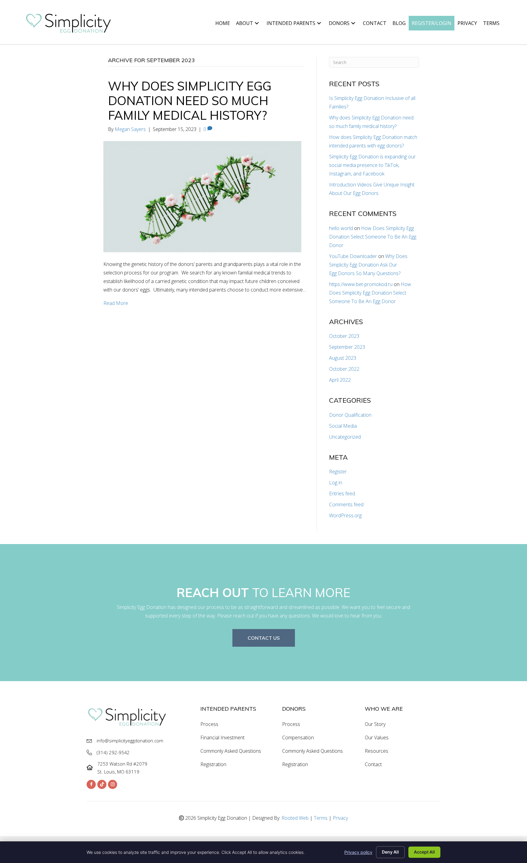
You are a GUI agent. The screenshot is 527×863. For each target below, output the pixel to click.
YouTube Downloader (353, 256)
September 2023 (347, 347)
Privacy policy (358, 852)
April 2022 (340, 380)
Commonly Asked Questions (230, 751)
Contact (373, 764)
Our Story (375, 724)
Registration (213, 764)
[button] (256, 23)
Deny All (390, 851)
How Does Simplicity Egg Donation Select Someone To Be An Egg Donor (372, 237)
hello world (341, 228)
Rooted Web (295, 818)
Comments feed (346, 504)
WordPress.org (345, 515)
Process (209, 724)
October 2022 (344, 369)
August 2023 (342, 358)
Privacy (340, 818)
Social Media (343, 426)
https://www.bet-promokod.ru (361, 284)
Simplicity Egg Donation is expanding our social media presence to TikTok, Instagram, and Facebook (372, 165)
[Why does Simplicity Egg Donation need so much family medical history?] (202, 196)
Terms (321, 818)
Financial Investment (222, 737)
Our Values (377, 737)
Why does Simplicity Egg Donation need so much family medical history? (189, 100)
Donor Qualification (350, 415)
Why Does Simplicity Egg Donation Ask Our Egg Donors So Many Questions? (368, 265)
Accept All (424, 851)
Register (338, 471)
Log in (335, 482)
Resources (376, 751)
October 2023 (344, 336)
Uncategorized (345, 436)
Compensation (298, 737)
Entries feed (342, 493)
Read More (115, 303)
